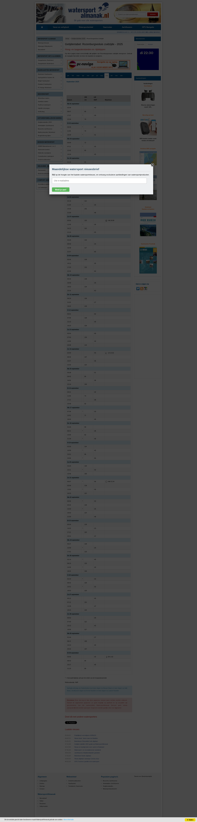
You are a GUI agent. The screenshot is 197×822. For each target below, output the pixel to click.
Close (152, 165)
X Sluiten (190, 820)
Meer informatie (69, 820)
